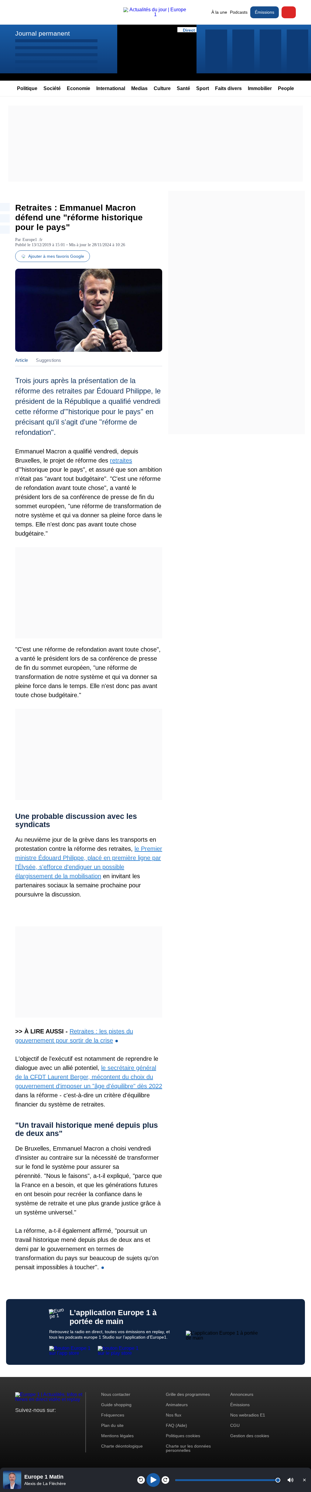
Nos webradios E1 (247, 1415)
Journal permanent (42, 33)
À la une (219, 12)
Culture (162, 88)
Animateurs (177, 1404)
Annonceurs (241, 1394)
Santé (183, 88)
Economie (78, 88)
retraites (121, 460)
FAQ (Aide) (176, 1425)
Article (21, 360)
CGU (235, 1425)
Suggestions (48, 360)
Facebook (39, 1421)
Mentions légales (117, 1435)
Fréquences (112, 1415)
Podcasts (239, 12)
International (110, 88)
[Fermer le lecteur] (304, 1479)
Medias (139, 88)
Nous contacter (115, 1394)
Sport (202, 88)
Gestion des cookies (249, 1435)
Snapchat (60, 1421)
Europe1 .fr (32, 239)
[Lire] (153, 1480)
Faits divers (228, 88)
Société (52, 88)
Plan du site (112, 1425)
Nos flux (173, 1415)
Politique (27, 88)
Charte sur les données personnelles (188, 1448)
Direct (289, 12)
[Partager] (5, 207)
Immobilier (260, 88)
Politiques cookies (183, 1435)
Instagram (29, 1421)
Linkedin (70, 1421)
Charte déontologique (122, 1446)
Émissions (264, 12)
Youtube (50, 1421)
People (286, 88)
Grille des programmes (188, 1394)
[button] (290, 1479)
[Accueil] (155, 14)
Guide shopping (116, 1404)
